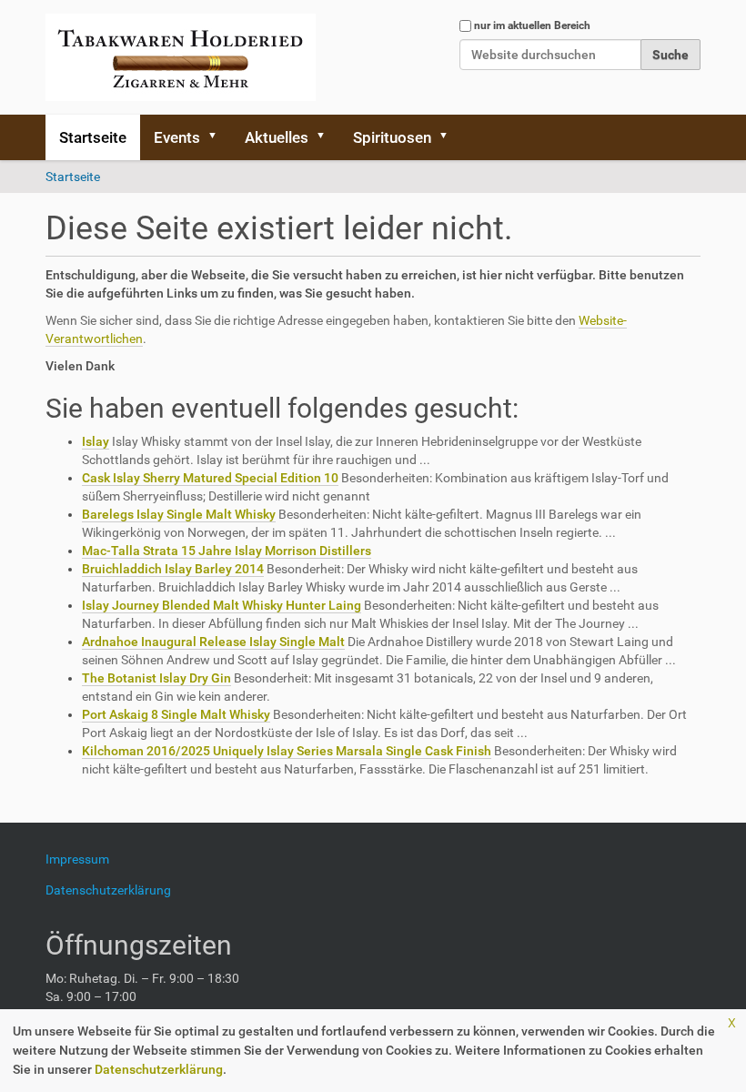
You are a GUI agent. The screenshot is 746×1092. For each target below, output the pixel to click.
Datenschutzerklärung (159, 1069)
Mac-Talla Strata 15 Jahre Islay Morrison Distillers (226, 550)
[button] (218, 137)
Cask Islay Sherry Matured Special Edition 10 (210, 477)
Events (177, 137)
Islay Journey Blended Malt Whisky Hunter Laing (221, 605)
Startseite (92, 137)
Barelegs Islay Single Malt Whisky (179, 514)
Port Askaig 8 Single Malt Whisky (176, 714)
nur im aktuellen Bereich (532, 25)
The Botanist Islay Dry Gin (156, 678)
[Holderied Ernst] (180, 57)
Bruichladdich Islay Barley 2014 (173, 568)
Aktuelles (276, 137)
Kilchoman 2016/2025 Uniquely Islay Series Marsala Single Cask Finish (286, 750)
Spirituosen (392, 137)
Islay (95, 441)
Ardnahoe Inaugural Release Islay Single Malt (213, 641)
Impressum (84, 859)
